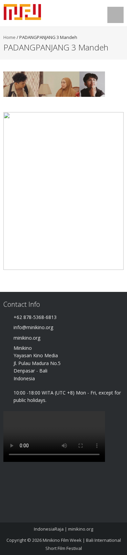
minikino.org (80, 529)
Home (9, 37)
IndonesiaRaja (49, 529)
